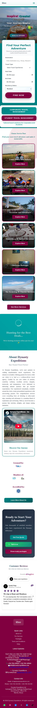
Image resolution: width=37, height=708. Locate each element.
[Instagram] (10, 705)
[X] (21, 705)
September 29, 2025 (24, 672)
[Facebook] (15, 705)
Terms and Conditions (18, 641)
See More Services (18, 307)
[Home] (4, 4)
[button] (18, 579)
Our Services (18, 636)
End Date (8, 78)
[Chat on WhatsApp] (4, 705)
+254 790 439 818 (14, 684)
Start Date (8, 71)
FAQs (18, 644)
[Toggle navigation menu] (34, 3)
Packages (19, 639)
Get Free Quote (18, 537)
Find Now (18, 95)
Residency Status (15, 85)
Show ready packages (18, 551)
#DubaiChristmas (25, 658)
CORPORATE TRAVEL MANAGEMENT (19, 111)
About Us (18, 633)
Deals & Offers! (18, 35)
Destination (9, 57)
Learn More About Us (18, 500)
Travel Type (9, 64)
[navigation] (4, 596)
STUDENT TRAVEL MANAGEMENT (19, 118)
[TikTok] (32, 705)
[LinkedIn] (27, 705)
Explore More (20, 164)
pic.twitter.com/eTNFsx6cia (18, 667)
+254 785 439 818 (26, 684)
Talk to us (14, 544)
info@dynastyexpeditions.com (20, 681)
